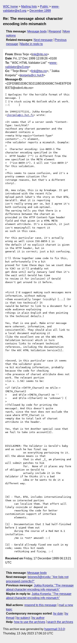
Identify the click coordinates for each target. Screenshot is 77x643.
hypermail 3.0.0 (54, 629)
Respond (55, 31)
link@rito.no (39, 54)
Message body (37, 31)
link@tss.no (39, 71)
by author (38, 617)
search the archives (60, 622)
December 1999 (40, 10)
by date (58, 613)
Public (44, 6)
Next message (43, 39)
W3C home (10, 6)
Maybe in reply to (31, 44)
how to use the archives (29, 622)
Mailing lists (29, 6)
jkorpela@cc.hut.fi (32, 75)
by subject (23, 617)
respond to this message (40, 605)
